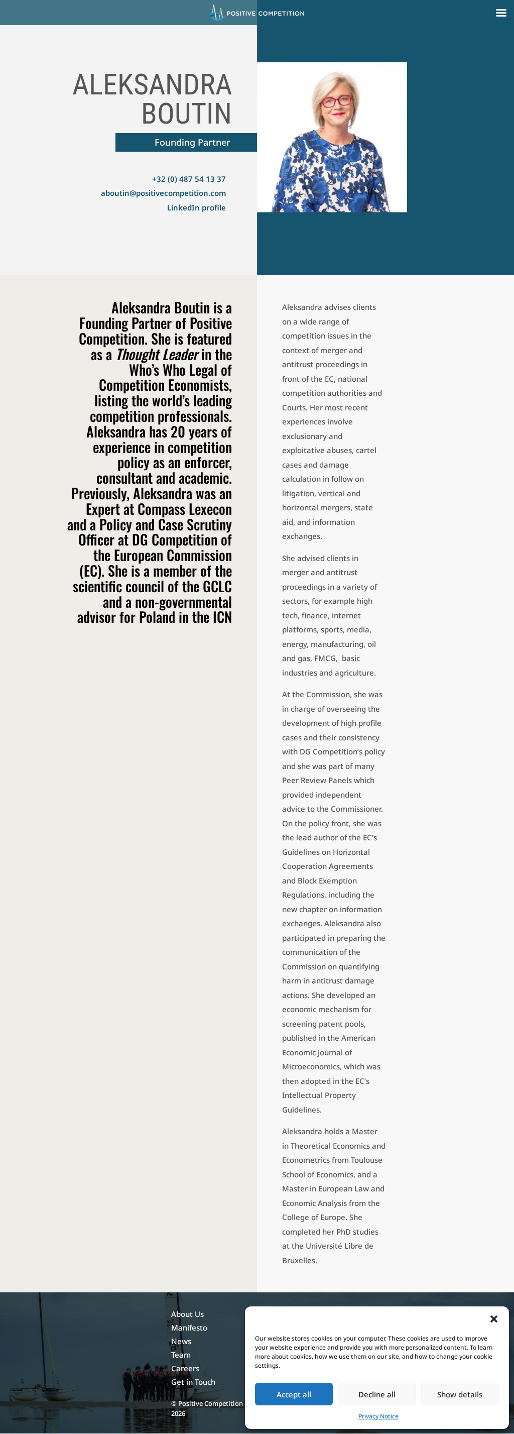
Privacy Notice (378, 1416)
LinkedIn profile (196, 207)
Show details (459, 1394)
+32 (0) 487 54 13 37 (189, 179)
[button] (494, 1319)
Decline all (377, 1394)
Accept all (294, 1394)
